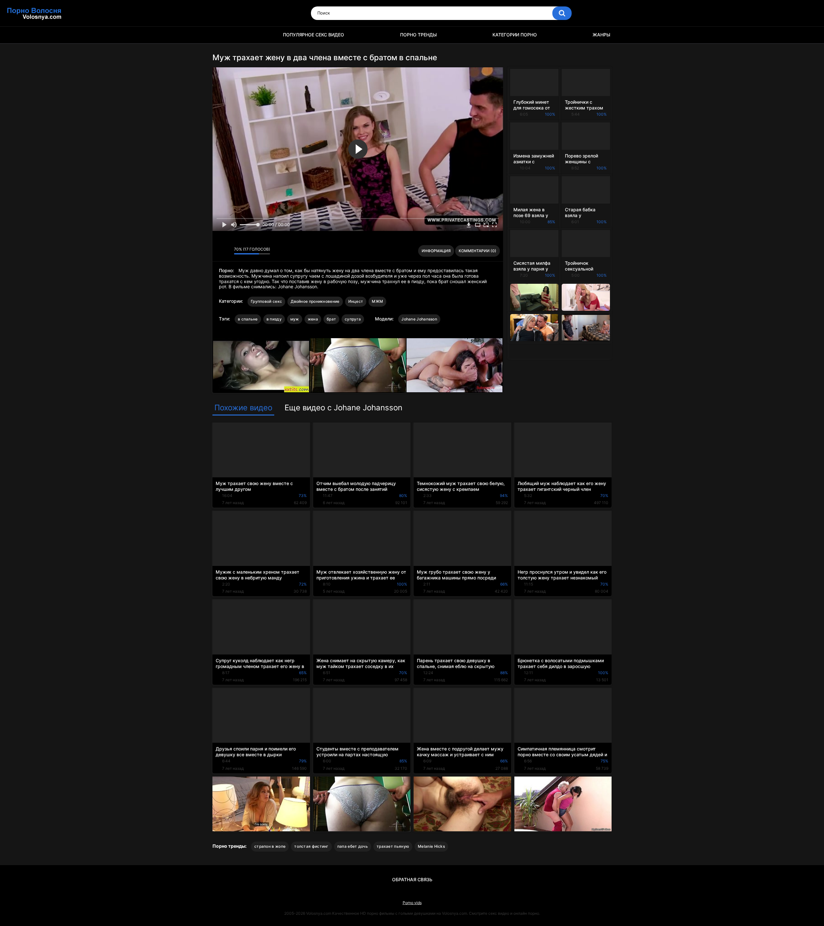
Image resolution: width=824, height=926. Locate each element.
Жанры (601, 34)
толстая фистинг (311, 846)
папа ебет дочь (352, 846)
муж (294, 319)
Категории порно (514, 34)
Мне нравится (219, 251)
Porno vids (412, 902)
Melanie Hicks (431, 846)
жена (313, 319)
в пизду (274, 319)
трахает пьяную (393, 846)
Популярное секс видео (313, 34)
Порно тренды (418, 34)
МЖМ (377, 301)
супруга (353, 319)
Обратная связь (412, 879)
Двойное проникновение (315, 301)
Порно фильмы (220, 35)
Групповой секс (266, 301)
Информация (436, 250)
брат (331, 319)
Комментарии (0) (477, 250)
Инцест (355, 301)
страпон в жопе (270, 846)
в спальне (248, 319)
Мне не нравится (227, 251)
